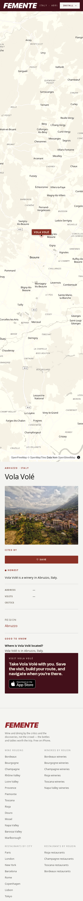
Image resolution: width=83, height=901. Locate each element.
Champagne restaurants (59, 859)
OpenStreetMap (66, 457)
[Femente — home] (20, 5)
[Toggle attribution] (78, 457)
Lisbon (9, 890)
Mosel (8, 819)
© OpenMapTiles (37, 457)
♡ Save (41, 559)
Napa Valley (12, 825)
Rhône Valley (12, 775)
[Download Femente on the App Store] (22, 683)
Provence (10, 788)
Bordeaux (11, 756)
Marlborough (13, 838)
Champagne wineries (57, 769)
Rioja (8, 806)
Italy (43, 5)
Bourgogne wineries (56, 763)
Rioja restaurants (54, 852)
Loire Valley (12, 781)
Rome (8, 877)
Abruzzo (11, 626)
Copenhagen (12, 883)
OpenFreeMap (19, 457)
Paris (8, 852)
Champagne (12, 769)
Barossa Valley (13, 831)
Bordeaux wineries (55, 756)
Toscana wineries (54, 781)
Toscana (10, 800)
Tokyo (8, 896)
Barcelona (11, 871)
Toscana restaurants (56, 865)
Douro (8, 813)
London (9, 859)
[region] (41, 236)
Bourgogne (12, 763)
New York (10, 865)
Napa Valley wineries (56, 788)
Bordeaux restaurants (57, 871)
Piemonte (11, 794)
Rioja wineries (52, 775)
